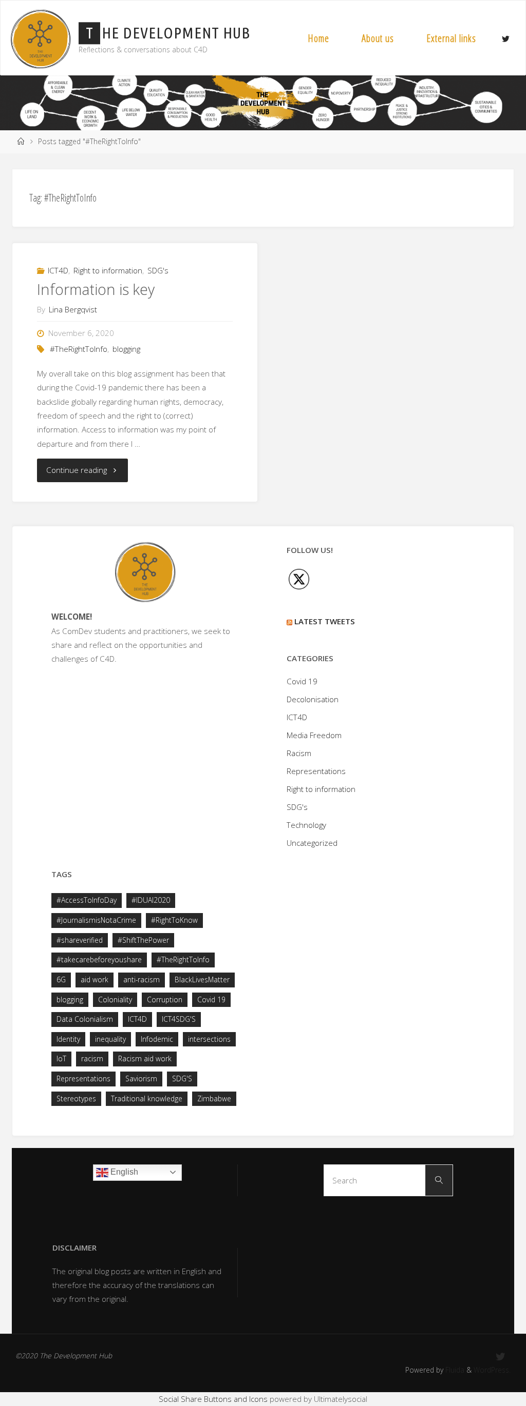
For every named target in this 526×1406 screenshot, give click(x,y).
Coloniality (115, 999)
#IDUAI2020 (151, 900)
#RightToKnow (174, 920)
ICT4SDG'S (179, 1019)
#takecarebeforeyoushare (99, 959)
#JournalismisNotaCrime (96, 920)
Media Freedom (314, 735)
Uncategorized (312, 843)
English (123, 1171)
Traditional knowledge (146, 1098)
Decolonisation (313, 699)
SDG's (157, 270)
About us (378, 38)
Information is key (96, 289)
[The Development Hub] (40, 38)
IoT (61, 1058)
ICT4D (58, 270)
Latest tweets (324, 621)
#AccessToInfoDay (87, 900)
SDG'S (182, 1078)
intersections (209, 1039)
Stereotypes (76, 1098)
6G (61, 979)
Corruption (164, 999)
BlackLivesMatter (202, 979)
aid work (94, 979)
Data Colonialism (85, 1019)
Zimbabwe (214, 1098)
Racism (299, 753)
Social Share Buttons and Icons (213, 1399)
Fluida (453, 1370)
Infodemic (157, 1039)
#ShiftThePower (143, 940)
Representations (316, 771)
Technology (306, 825)
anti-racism (141, 979)
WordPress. (492, 1370)
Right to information (107, 270)
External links (451, 38)
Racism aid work (145, 1058)
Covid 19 (302, 681)
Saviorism (141, 1078)
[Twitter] (505, 38)
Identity (68, 1039)
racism (92, 1058)
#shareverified (80, 940)
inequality (110, 1039)
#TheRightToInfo (78, 349)
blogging (126, 349)
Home (318, 38)
